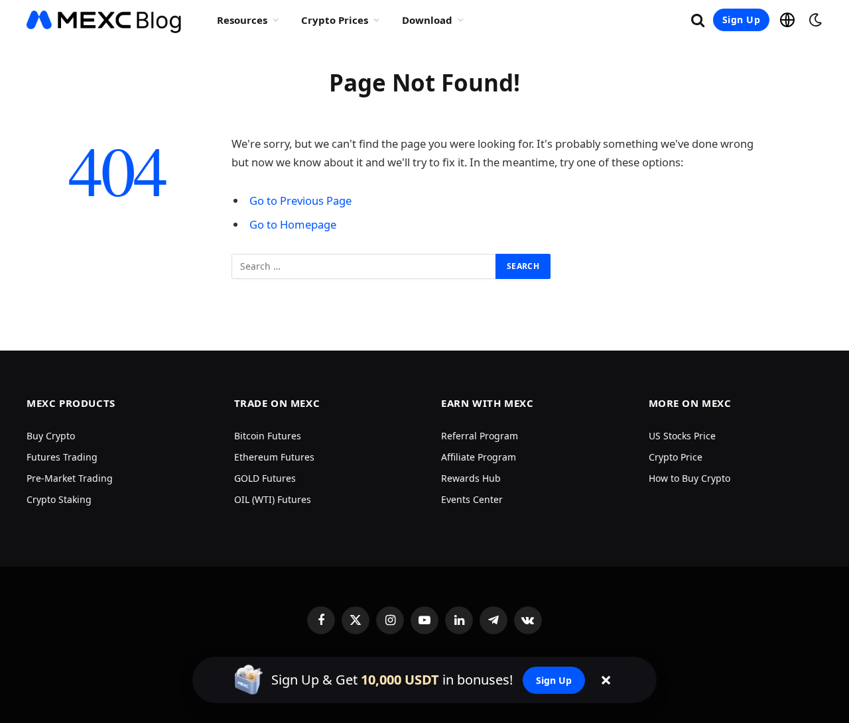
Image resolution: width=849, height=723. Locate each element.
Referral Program (479, 435)
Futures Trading (62, 457)
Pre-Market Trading (70, 478)
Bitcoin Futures (267, 435)
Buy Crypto (51, 435)
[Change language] (787, 20)
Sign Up (741, 19)
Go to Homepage (292, 224)
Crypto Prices (334, 20)
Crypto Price (675, 457)
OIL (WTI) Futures (272, 499)
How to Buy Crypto (689, 478)
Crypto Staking (59, 499)
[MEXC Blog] (104, 20)
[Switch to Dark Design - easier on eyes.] (813, 20)
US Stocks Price (682, 435)
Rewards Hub (471, 478)
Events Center (472, 499)
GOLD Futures (265, 478)
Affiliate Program (478, 457)
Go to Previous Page (300, 200)
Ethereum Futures (274, 457)
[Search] (697, 20)
